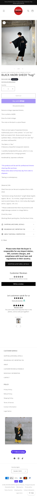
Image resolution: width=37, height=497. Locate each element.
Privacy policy (28, 487)
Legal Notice (7, 411)
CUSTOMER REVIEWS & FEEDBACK (14, 369)
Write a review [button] (18, 284)
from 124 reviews (17, 301)
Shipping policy (18, 490)
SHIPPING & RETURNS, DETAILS (8, 82)
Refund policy (20, 487)
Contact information (29, 490)
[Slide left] (14, 69)
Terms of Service (9, 402)
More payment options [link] (18, 105)
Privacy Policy (8, 389)
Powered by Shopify (10, 487)
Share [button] (5, 240)
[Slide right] (23, 69)
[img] (18, 298)
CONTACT (6, 377)
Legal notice (19, 493)
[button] (4, 11)
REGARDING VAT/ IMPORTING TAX (14, 360)
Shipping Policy (8, 398)
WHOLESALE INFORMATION (12, 373)
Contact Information (10, 407)
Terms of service (9, 490)
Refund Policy (8, 394)
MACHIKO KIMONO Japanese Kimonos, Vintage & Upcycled (20, 484)
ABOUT (6, 364)
